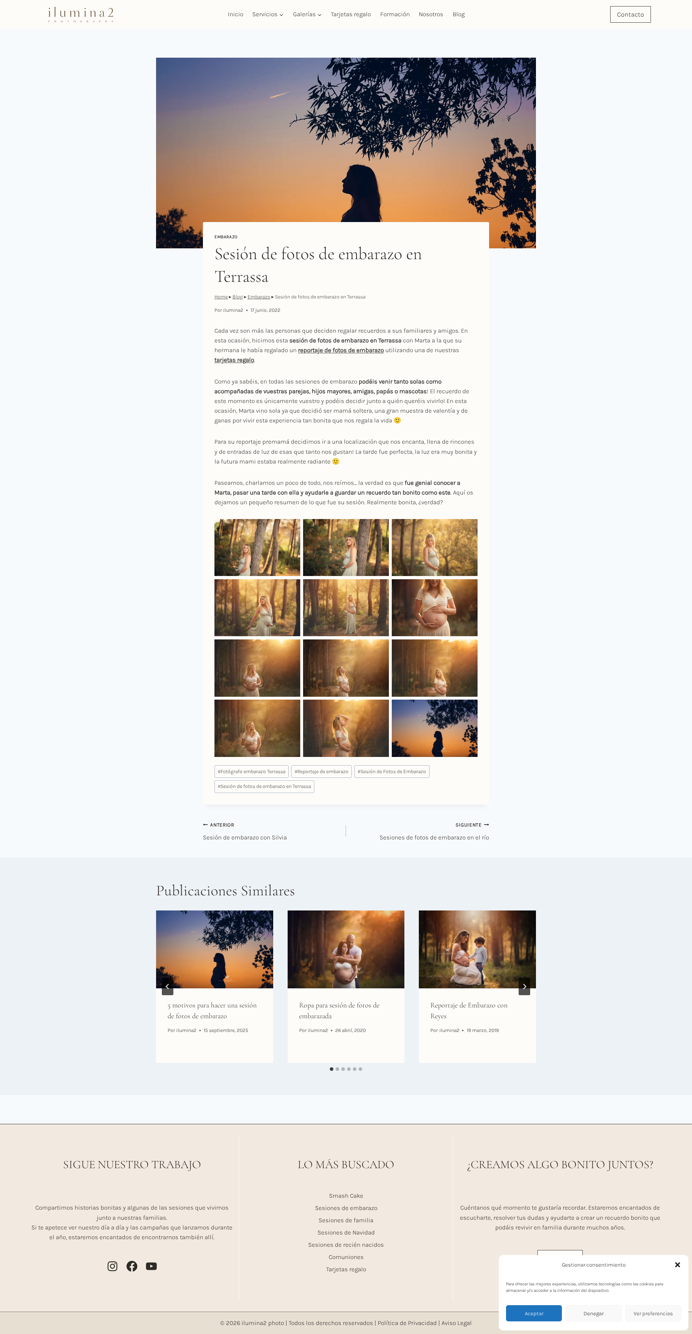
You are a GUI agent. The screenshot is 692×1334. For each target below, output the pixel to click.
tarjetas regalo (234, 359)
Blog (459, 14)
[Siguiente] (524, 986)
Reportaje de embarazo (321, 771)
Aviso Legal (457, 1322)
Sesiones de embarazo (346, 1207)
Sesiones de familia (346, 1220)
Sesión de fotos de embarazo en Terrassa (264, 786)
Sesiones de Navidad (346, 1232)
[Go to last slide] (167, 986)
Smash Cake (346, 1195)
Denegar (594, 1313)
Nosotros (431, 14)
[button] (677, 1264)
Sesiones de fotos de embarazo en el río (434, 831)
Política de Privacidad (407, 1322)
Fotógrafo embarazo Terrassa (251, 771)
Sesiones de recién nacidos (346, 1244)
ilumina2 (233, 310)
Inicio (235, 14)
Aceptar (534, 1313)
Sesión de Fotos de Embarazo (392, 771)
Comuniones (346, 1256)
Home (221, 297)
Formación (395, 14)
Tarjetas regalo (351, 14)
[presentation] (214, 949)
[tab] (331, 1069)
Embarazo (226, 236)
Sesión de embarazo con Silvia (245, 831)
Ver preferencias (653, 1313)
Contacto (630, 14)
